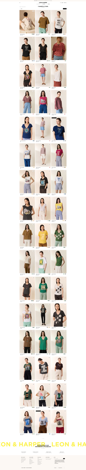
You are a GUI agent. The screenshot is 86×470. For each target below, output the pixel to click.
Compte (62, 2)
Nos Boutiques (31, 460)
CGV (21, 462)
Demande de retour (23, 458)
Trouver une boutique (48, 459)
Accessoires (39, 464)
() (56, 463)
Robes (38, 458)
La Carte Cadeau (31, 458)
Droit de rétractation (31, 462)
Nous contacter (23, 460)
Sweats (38, 460)
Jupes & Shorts (39, 462)
